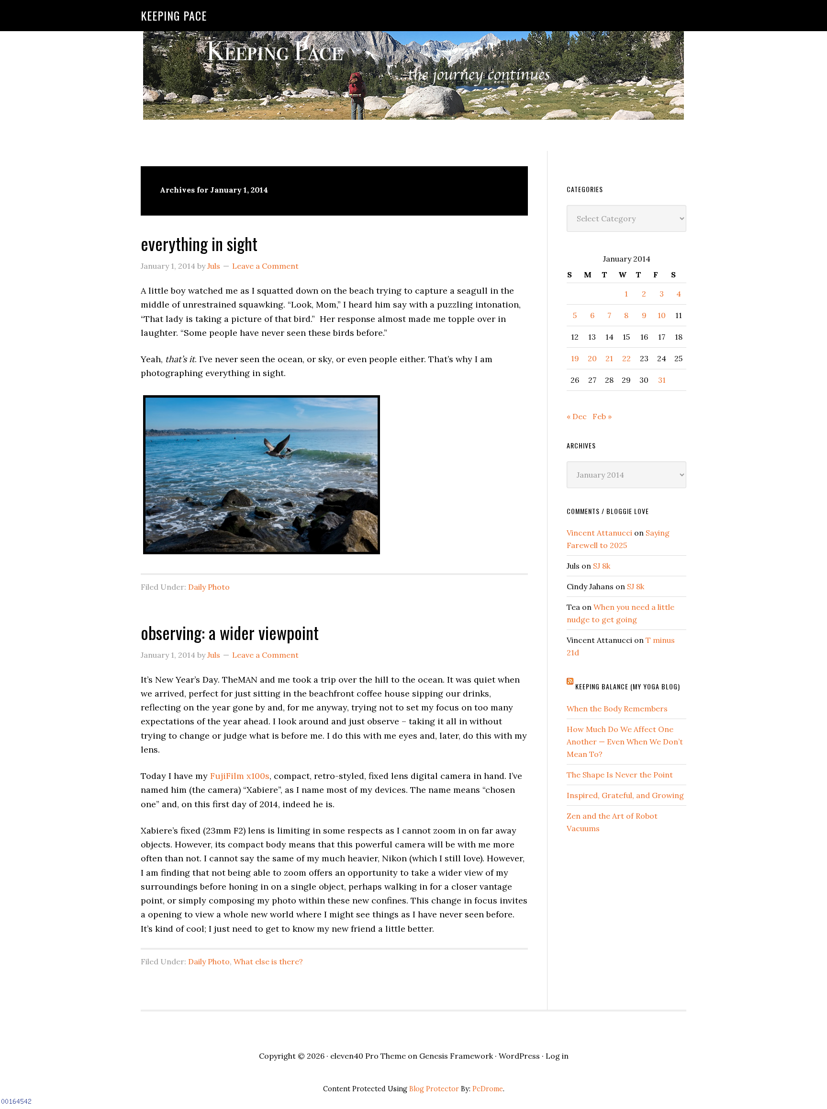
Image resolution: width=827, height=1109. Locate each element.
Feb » (602, 416)
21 (609, 358)
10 (662, 315)
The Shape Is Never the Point (620, 774)
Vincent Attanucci (599, 532)
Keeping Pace (174, 15)
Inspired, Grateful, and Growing (625, 795)
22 (626, 358)
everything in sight (199, 243)
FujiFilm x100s (239, 775)
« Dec (577, 416)
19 (575, 358)
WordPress (519, 1056)
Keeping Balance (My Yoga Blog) (627, 686)
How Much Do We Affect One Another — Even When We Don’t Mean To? (625, 741)
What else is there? (268, 961)
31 (662, 380)
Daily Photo (209, 587)
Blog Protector (434, 1089)
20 (592, 358)
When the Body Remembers (617, 708)
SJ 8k (601, 566)
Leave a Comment (265, 266)
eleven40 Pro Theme (368, 1056)
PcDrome (487, 1089)
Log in (557, 1056)
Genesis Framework (456, 1056)
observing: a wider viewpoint (230, 632)
